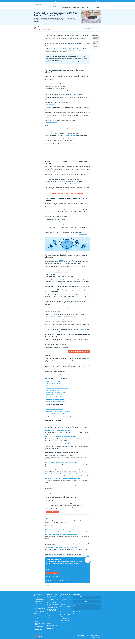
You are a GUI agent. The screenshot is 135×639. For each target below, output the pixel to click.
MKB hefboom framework (40, 608)
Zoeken (99, 4)
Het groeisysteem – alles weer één (96, 38)
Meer (72, 580)
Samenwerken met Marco (65, 606)
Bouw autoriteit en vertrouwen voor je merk (56, 406)
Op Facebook (92, 28)
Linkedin (63, 604)
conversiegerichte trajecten (60, 279)
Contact (95, 3)
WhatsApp (62, 580)
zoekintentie (74, 43)
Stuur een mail (55, 580)
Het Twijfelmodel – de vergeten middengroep (96, 47)
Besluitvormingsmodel (39, 599)
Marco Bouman (44, 26)
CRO (43, 29)
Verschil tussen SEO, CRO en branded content (57, 388)
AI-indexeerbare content (70, 135)
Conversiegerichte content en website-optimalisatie (58, 411)
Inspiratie (85, 3)
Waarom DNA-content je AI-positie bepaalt (56, 392)
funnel (54, 314)
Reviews (61, 608)
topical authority (82, 329)
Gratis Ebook (36, 629)
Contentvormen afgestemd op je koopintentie (56, 319)
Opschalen (63, 622)
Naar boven (98, 635)
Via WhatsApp (100, 28)
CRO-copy (63, 48)
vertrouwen (54, 128)
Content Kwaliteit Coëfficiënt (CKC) (54, 396)
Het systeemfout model (39, 606)
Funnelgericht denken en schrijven (54, 385)
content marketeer (79, 416)
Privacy (82, 635)
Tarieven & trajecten (63, 609)
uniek (66, 181)
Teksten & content (48, 29)
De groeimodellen (67, 3)
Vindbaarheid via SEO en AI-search (54, 409)
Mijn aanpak (76, 3)
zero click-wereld (83, 234)
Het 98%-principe (38, 597)
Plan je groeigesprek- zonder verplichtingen (78, 351)
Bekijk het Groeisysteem (53, 511)
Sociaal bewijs (49, 272)
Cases (81, 3)
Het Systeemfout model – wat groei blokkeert (96, 42)
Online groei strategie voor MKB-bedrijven (56, 413)
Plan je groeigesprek (52, 573)
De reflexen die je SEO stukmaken (54, 394)
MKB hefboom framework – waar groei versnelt (96, 52)
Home (78, 635)
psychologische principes (79, 279)
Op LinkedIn (97, 28)
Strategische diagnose (65, 618)
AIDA (51, 281)
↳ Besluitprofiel (38, 603)
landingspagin (76, 94)
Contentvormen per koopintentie (53, 383)
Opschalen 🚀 (89, 7)
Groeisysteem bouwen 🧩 (78, 7)
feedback (49, 26)
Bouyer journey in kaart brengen (53, 381)
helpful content (56, 48)
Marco (90, 3)
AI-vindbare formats (70, 48)
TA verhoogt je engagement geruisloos (55, 399)
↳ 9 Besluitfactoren (38, 601)
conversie (61, 260)
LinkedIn (67, 580)
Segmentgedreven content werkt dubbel (55, 401)
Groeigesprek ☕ (97, 7)
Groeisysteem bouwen (65, 620)
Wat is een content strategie (52, 390)
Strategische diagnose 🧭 (66, 7)
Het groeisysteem (50, 104)
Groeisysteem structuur (52, 607)
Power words (49, 269)
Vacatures (88, 635)
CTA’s (75, 183)
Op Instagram (94, 28)
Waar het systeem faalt (51, 122)
